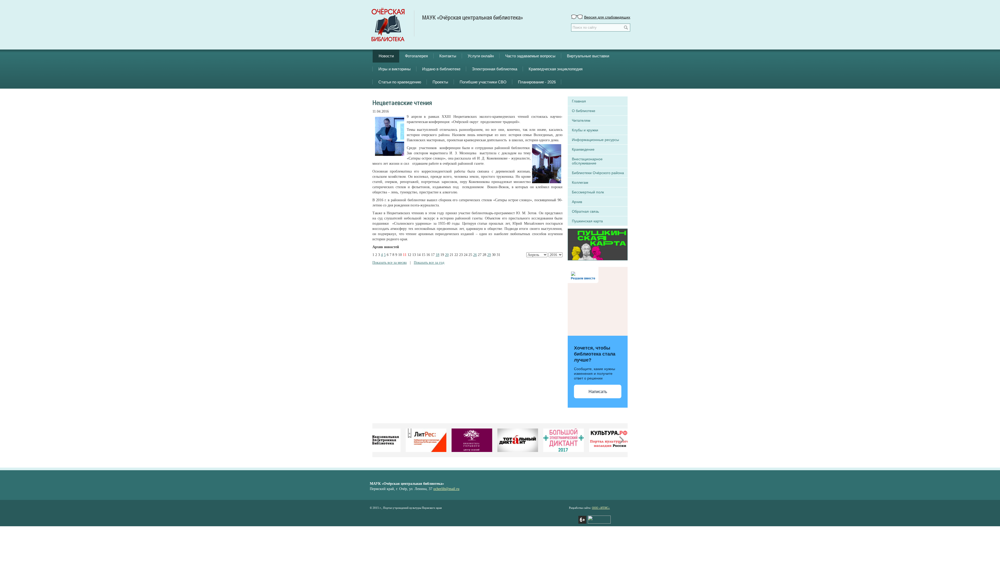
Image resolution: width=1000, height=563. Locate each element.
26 (475, 255)
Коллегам (580, 182)
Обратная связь (585, 211)
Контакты (447, 56)
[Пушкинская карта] (597, 244)
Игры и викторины (394, 69)
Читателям (581, 120)
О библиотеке (583, 111)
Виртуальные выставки (588, 56)
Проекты (440, 82)
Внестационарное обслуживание (587, 161)
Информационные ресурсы (595, 140)
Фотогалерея (416, 56)
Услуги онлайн (481, 56)
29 (489, 255)
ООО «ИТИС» (601, 507)
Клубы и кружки (585, 130)
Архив (577, 202)
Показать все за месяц (389, 263)
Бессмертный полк (588, 192)
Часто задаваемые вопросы (530, 56)
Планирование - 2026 (537, 82)
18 (437, 255)
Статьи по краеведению (399, 82)
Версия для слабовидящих (607, 17)
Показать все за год (429, 263)
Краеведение (583, 149)
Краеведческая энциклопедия (556, 69)
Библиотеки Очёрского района (598, 173)
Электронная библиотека (494, 69)
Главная (579, 101)
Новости (386, 56)
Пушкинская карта (587, 221)
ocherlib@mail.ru (446, 489)
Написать (598, 391)
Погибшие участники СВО (483, 82)
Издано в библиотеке (441, 69)
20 (447, 255)
